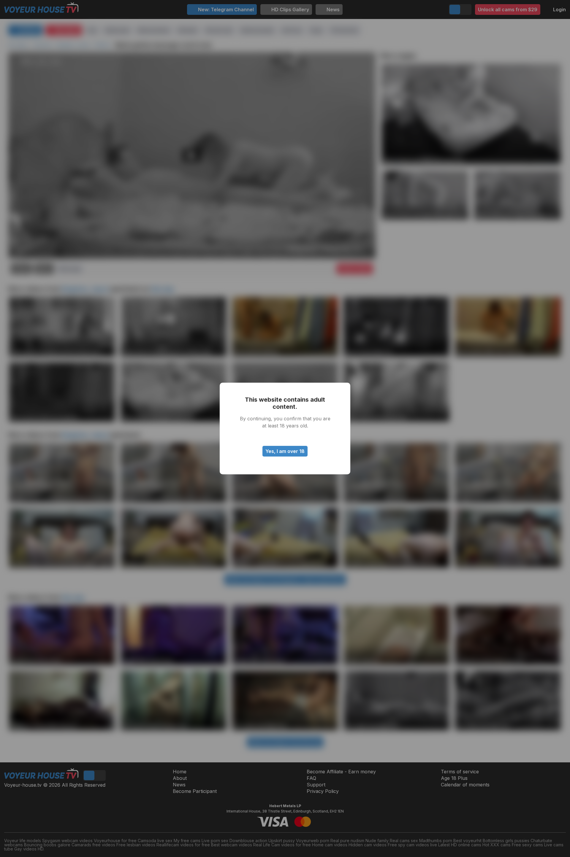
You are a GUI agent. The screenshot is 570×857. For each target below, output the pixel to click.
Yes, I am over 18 (285, 451)
